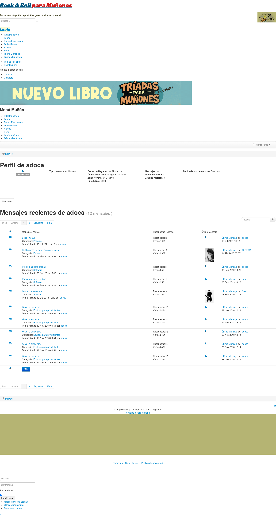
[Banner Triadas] (96, 92)
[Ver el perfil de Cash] (209, 295)
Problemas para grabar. (34, 266)
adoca (63, 244)
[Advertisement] (24, 434)
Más (26, 369)
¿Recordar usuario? (14, 504)
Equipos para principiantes (46, 310)
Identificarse (7, 498)
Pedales (37, 240)
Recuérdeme (6, 490)
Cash (244, 291)
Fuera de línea (22, 174)
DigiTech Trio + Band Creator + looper (41, 250)
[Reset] (37, 21)
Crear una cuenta (13, 508)
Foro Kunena (143, 412)
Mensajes (7, 201)
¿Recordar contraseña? (16, 501)
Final (49, 222)
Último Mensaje (229, 237)
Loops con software (32, 291)
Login (5, 29)
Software (37, 269)
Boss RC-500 (28, 237)
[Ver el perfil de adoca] (23, 171)
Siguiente (38, 222)
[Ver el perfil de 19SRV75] (209, 255)
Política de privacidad (152, 463)
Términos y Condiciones (125, 463)
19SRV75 (246, 250)
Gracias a (131, 412)
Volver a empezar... (32, 307)
